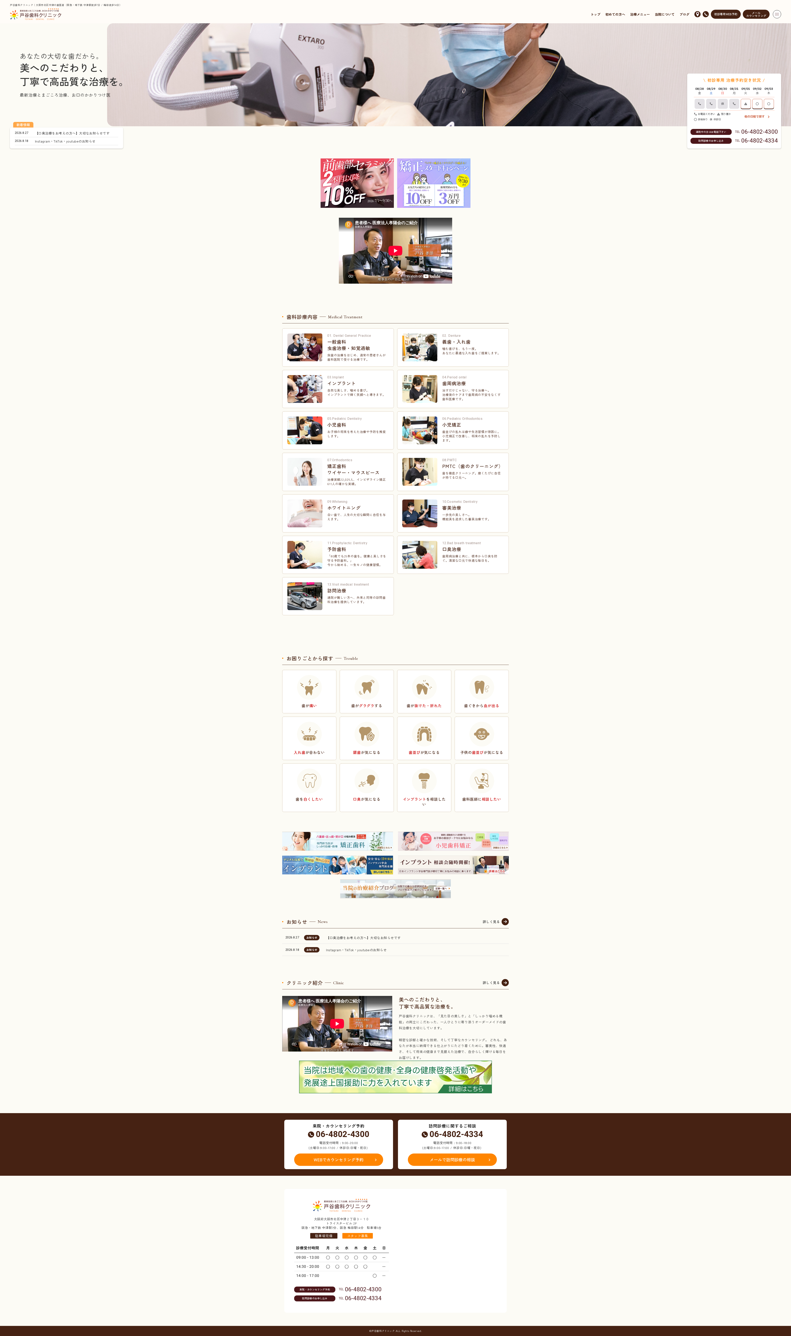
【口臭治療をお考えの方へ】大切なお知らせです (363, 937)
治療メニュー (640, 14)
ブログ (684, 14)
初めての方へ (615, 14)
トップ (595, 14)
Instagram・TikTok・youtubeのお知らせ (356, 950)
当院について (665, 14)
